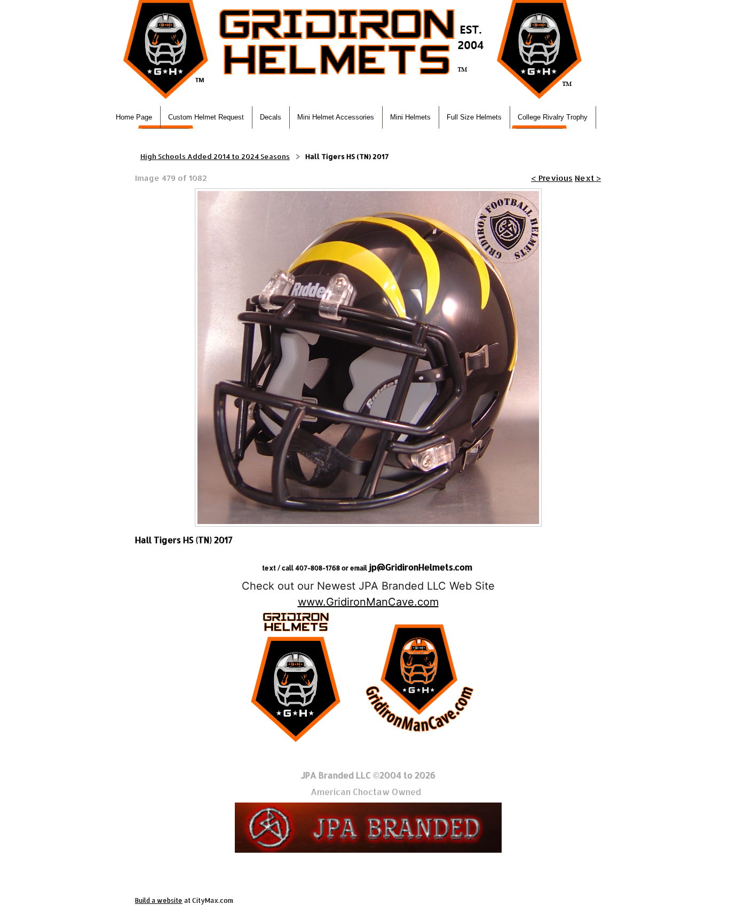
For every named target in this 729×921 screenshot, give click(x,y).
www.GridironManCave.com (368, 602)
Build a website (159, 900)
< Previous (552, 178)
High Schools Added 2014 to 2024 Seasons (215, 156)
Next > (588, 178)
